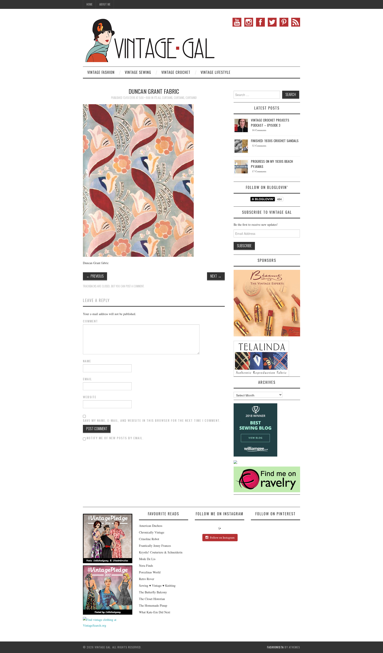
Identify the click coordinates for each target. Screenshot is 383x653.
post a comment (135, 286)
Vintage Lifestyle (216, 72)
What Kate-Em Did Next (154, 612)
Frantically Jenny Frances (155, 545)
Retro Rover (146, 579)
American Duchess (150, 526)
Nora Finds (146, 565)
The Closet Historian (152, 599)
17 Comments (259, 171)
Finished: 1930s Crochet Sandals (275, 140)
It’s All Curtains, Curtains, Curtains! (175, 98)
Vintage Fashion (101, 72)
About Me (104, 4)
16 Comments (259, 130)
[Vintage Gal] (149, 39)
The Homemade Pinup (153, 605)
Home (89, 4)
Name (87, 361)
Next (215, 276)
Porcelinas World (149, 572)
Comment (90, 321)
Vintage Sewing (138, 72)
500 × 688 (144, 98)
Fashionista (275, 647)
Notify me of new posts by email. (115, 437)
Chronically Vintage (151, 532)
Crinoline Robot (149, 539)
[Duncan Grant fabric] (138, 180)
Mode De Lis (147, 559)
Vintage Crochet (175, 72)
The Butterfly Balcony (153, 592)
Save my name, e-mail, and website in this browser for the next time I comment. (152, 420)
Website (89, 397)
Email (87, 379)
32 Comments (259, 145)
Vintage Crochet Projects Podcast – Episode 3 (270, 122)
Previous (95, 276)
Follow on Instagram (222, 537)
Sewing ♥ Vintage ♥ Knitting (157, 585)
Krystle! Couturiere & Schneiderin (160, 552)
